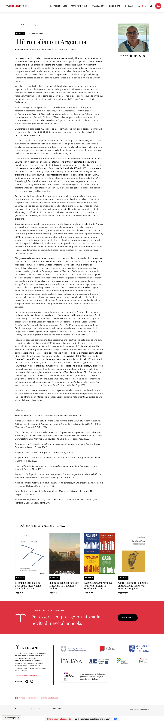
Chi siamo (129, 6)
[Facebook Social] (26, 681)
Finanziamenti (98, 6)
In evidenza (55, 6)
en (139, 6)
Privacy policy (134, 709)
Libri (65, 6)
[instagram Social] (31, 681)
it (142, 5)
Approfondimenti (79, 6)
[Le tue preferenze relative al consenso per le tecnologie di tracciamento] (11, 718)
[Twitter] (135, 56)
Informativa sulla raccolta (59, 719)
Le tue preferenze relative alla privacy (92, 719)
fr (145, 6)
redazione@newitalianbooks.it (26, 675)
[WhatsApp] (140, 56)
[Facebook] (131, 56)
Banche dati (114, 6)
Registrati (127, 617)
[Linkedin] (144, 56)
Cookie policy (144, 709)
